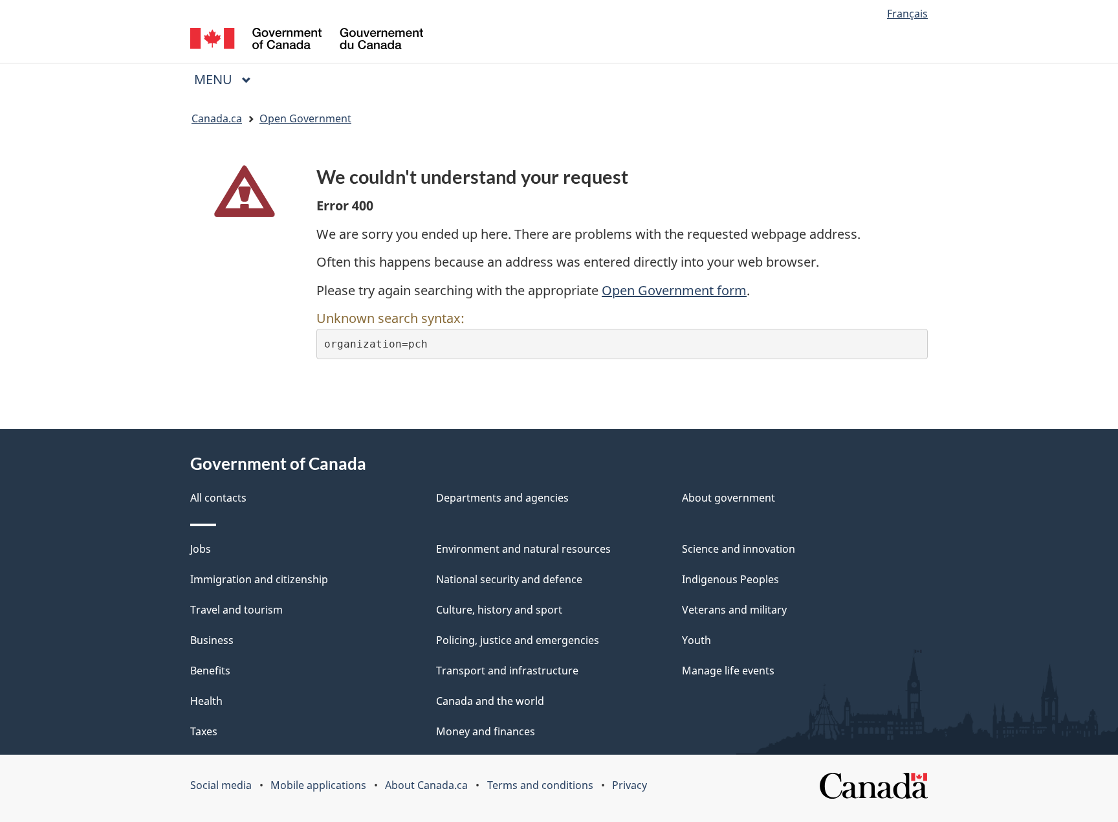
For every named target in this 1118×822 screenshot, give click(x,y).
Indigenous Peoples (730, 579)
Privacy (629, 785)
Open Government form (674, 290)
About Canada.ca (426, 785)
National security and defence (509, 579)
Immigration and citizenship (259, 579)
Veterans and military (734, 610)
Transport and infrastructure (507, 670)
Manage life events (728, 670)
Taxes (203, 731)
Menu (215, 79)
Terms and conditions (540, 785)
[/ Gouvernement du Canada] (306, 40)
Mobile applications (318, 785)
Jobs (200, 549)
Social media (221, 785)
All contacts (218, 498)
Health (206, 701)
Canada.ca (217, 118)
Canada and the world (490, 701)
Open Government (305, 118)
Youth (696, 640)
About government (728, 498)
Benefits (210, 670)
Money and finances (485, 731)
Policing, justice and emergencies (517, 640)
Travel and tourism (236, 610)
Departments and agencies (502, 498)
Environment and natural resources (523, 549)
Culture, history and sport (499, 610)
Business (212, 640)
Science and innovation (738, 549)
